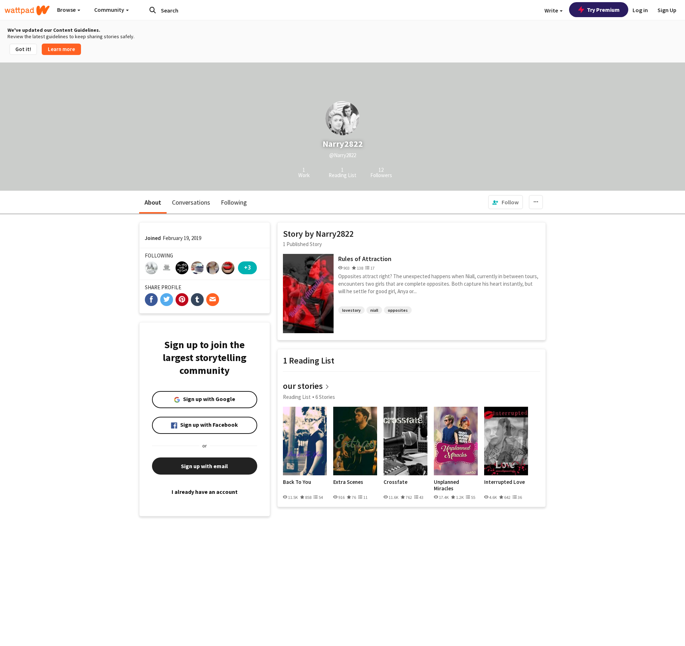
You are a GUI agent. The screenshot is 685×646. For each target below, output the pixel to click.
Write (551, 10)
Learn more (61, 49)
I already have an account (205, 491)
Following (234, 202)
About (152, 202)
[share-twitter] (166, 299)
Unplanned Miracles (446, 485)
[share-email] (212, 299)
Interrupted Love (504, 482)
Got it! (23, 49)
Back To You (297, 482)
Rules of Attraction (364, 259)
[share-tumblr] (197, 299)
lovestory (351, 310)
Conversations (191, 202)
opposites (398, 310)
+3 (247, 267)
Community (109, 9)
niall (374, 310)
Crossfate (395, 482)
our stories (303, 385)
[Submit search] (152, 10)
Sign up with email (204, 466)
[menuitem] (505, 202)
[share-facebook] (151, 299)
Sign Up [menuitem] (667, 10)
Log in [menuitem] (640, 10)
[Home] (27, 10)
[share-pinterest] (182, 299)
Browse (67, 9)
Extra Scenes (348, 482)
